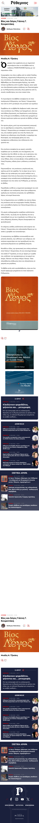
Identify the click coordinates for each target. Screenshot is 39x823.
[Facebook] (11, 799)
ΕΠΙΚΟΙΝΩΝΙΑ (29, 805)
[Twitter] (28, 799)
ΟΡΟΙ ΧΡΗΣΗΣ (9, 805)
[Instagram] (16, 799)
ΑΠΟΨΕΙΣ (3, 18)
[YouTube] (22, 799)
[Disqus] (19, 537)
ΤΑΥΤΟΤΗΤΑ (19, 805)
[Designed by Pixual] (19, 816)
